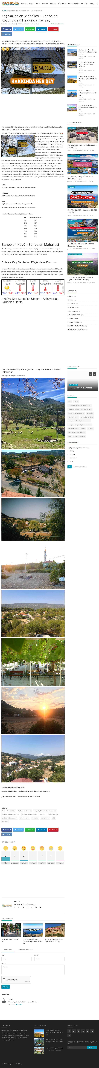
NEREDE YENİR (72, 318)
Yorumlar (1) (5, 994)
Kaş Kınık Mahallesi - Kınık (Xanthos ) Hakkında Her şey (88, 51)
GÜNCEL (31, 3)
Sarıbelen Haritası (24, 818)
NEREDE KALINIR (73, 322)
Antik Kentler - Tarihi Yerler (76, 329)
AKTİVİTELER (53, 3)
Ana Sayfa (24, 3)
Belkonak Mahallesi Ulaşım (76, 413)
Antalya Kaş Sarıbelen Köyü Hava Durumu (45, 811)
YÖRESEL (38, 3)
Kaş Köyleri (35, 818)
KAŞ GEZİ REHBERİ (73, 3)
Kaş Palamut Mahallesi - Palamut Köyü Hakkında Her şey (88, 93)
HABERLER (45, 3)
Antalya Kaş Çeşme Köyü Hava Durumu (79, 425)
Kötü (71, 461)
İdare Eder (73, 458)
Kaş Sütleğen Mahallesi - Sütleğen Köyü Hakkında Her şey (88, 79)
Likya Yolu (5, 821)
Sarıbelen (42, 814)
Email (36, 955)
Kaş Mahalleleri (45, 818)
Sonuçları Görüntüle (80, 467)
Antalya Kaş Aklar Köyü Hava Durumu (79, 421)
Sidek (53, 818)
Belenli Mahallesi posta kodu (76, 436)
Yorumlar (8, 950)
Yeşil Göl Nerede (73, 417)
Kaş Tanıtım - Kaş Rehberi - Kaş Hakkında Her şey (80, 177)
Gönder (5, 987)
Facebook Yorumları (25, 950)
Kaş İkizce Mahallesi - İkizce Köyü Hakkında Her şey (54, 940)
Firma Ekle (90, 413)
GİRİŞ (86, 3)
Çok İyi (72, 451)
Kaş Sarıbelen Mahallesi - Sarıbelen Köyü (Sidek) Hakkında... (87, 64)
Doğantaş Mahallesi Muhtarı (76, 432)
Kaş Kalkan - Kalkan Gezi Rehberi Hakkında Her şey (80, 245)
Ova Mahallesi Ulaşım (87, 417)
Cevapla (19, 1004)
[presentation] (57, 50)
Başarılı (72, 454)
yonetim (17, 901)
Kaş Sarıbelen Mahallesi (24, 811)
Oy (69, 467)
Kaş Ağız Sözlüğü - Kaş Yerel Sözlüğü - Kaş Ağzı (82, 211)
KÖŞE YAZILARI (62, 3)
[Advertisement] (33, 108)
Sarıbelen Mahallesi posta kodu (10, 814)
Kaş (3, 811)
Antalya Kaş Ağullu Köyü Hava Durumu (79, 405)
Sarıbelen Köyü (11, 811)
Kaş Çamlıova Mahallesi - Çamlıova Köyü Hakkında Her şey (32, 941)
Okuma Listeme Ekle (58, 24)
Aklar (69, 401)
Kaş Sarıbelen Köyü (53, 814)
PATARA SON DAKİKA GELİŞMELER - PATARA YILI (81, 146)
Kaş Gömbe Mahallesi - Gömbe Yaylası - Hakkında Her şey (80, 278)
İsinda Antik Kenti (86, 409)
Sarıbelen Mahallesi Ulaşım (9, 818)
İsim (2, 955)
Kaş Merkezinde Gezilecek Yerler (10, 940)
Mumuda (90, 429)
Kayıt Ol (92, 3)
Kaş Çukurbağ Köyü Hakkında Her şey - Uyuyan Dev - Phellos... (55, 1040)
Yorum (3, 963)
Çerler (76, 401)
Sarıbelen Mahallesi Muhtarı (29, 814)
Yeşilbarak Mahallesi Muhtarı (76, 429)
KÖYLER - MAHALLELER (9, 24)
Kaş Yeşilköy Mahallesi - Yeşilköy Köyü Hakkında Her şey (88, 107)
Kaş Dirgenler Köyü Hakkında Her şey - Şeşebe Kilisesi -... (54, 1049)
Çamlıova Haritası (73, 409)
